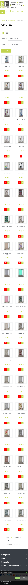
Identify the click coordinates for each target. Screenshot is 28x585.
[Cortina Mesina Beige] (7, 353)
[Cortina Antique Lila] (21, 246)
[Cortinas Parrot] (7, 86)
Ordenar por (4, 38)
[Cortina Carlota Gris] (21, 433)
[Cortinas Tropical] (7, 166)
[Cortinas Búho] (21, 86)
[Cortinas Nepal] (21, 59)
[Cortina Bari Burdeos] (21, 353)
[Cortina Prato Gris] (7, 513)
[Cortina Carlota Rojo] (7, 460)
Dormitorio (11, 20)
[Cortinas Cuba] (21, 166)
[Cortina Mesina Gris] (7, 406)
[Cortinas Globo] (21, 139)
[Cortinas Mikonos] (7, 113)
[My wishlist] (22, 11)
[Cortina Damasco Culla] (7, 326)
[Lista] (6, 33)
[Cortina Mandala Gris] (21, 380)
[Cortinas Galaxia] (7, 59)
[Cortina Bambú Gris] (21, 193)
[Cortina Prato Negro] (7, 486)
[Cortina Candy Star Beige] (7, 246)
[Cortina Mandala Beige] (7, 380)
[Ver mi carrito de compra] (25, 11)
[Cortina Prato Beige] (21, 486)
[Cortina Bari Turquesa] (21, 299)
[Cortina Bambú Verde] (7, 219)
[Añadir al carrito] (8, 76)
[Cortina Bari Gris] (21, 326)
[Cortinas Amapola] (7, 139)
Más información (24, 578)
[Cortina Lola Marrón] (21, 406)
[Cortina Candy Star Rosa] (7, 299)
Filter (6, 50)
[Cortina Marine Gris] (7, 193)
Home (3, 20)
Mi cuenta (5, 562)
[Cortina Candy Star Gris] (7, 273)
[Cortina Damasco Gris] (21, 513)
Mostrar (3, 44)
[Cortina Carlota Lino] (21, 460)
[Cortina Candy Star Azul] (21, 273)
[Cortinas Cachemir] (21, 113)
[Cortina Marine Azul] (21, 219)
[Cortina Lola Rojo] (7, 433)
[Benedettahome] (4, 4)
